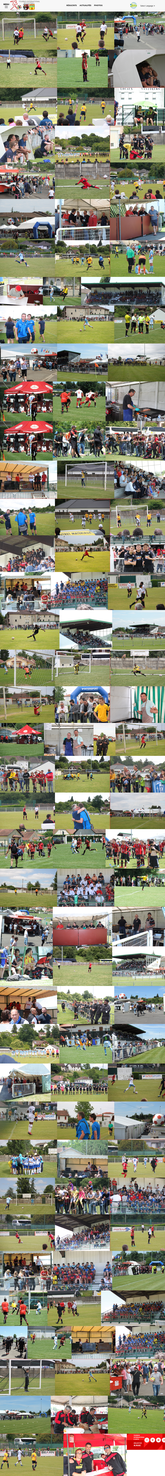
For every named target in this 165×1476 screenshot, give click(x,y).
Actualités (85, 5)
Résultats (71, 5)
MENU (6, 6)
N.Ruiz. (137, 1445)
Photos (98, 5)
